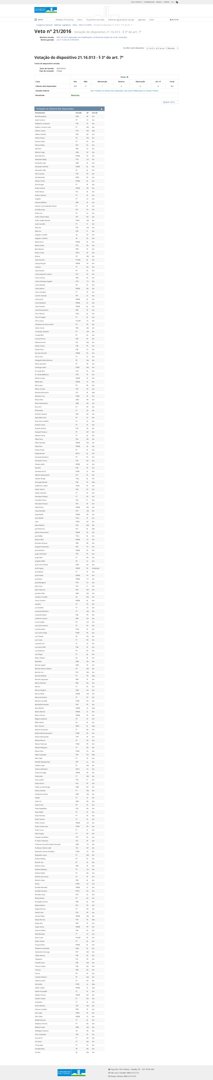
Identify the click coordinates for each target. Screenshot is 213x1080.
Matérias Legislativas (62, 25)
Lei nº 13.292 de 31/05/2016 (68, 40)
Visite (151, 19)
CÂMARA (166, 2)
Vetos (79, 19)
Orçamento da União (95, 19)
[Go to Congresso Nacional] (45, 10)
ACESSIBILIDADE (149, 2)
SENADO (159, 2)
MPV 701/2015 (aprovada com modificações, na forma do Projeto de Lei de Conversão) (92, 37)
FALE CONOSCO (136, 2)
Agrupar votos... (169, 102)
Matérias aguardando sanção (121, 19)
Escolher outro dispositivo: (133, 48)
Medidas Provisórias (65, 19)
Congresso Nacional (44, 25)
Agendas (142, 19)
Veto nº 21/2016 (85, 25)
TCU (172, 2)
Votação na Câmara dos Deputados (55, 108)
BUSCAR (175, 19)
